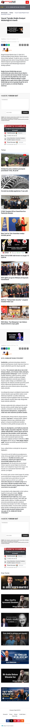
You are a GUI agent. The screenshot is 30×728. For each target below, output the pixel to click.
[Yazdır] (20, 45)
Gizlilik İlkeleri (22, 714)
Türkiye (11, 12)
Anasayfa (5, 12)
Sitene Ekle (14, 716)
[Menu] (27, 2)
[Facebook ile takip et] (8, 720)
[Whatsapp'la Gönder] (9, 45)
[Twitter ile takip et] (11, 720)
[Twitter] (4, 45)
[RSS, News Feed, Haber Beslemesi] (22, 720)
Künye (10, 714)
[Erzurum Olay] (8, 2)
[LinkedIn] (6, 45)
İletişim (15, 714)
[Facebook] (2, 45)
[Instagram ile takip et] (18, 720)
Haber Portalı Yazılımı (8, 725)
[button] (22, 45)
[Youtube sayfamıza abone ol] (15, 720)
